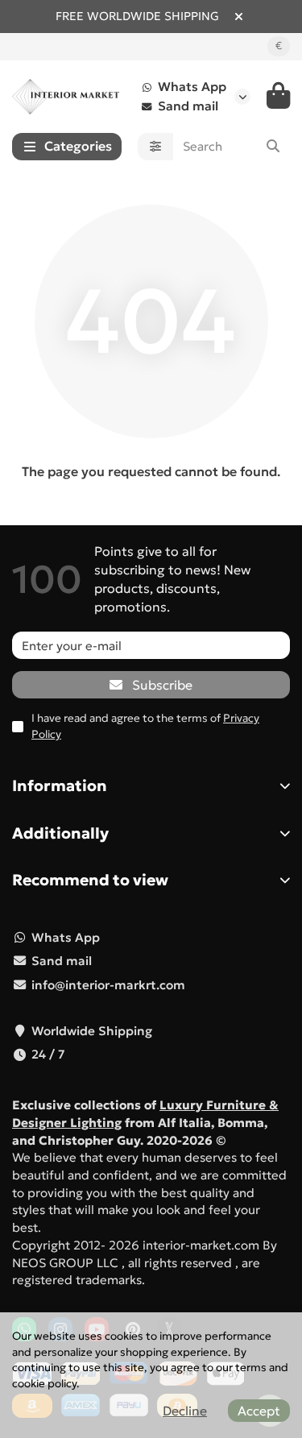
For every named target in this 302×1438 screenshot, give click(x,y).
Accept (259, 1411)
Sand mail (188, 106)
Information (59, 785)
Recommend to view (90, 879)
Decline (185, 1411)
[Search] (273, 147)
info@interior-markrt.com (108, 985)
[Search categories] (155, 146)
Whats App (192, 86)
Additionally (60, 833)
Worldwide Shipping (91, 1030)
